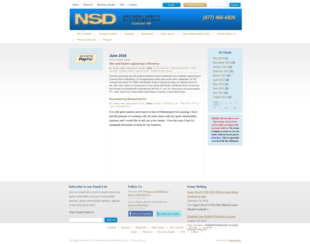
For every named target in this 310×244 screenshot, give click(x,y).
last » (235, 108)
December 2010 (222, 62)
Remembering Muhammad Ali (127, 98)
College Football (108, 33)
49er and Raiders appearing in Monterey (134, 63)
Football (111, 227)
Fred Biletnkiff (180, 68)
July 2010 (218, 58)
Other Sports (168, 33)
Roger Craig (126, 71)
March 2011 (219, 75)
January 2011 (220, 66)
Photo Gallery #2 (86, 39)
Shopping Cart (195, 4)
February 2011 (221, 71)
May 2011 (218, 84)
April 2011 (219, 79)
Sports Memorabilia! (96, 19)
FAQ (122, 4)
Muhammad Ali (124, 106)
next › (227, 108)
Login (171, 4)
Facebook (140, 214)
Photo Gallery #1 (226, 33)
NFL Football (84, 33)
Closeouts (207, 227)
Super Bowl (142, 71)
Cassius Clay (171, 104)
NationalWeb (234, 240)
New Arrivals (176, 227)
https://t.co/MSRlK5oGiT (158, 191)
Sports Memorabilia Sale (196, 33)
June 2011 (218, 88)
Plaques (107, 39)
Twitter (169, 213)
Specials (193, 227)
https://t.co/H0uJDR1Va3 (139, 195)
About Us (88, 4)
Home (75, 4)
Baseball (129, 33)
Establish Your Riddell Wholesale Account (211, 216)
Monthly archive (123, 60)
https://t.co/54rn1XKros (138, 205)
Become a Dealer (106, 4)
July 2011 (218, 92)
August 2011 (220, 96)
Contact (133, 4)
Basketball (147, 33)
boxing (157, 104)
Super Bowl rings (161, 71)
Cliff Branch (161, 68)
